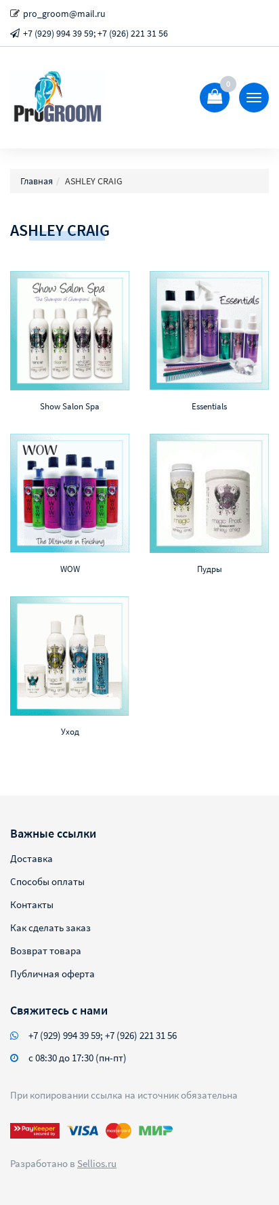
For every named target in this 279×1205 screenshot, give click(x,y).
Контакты (31, 904)
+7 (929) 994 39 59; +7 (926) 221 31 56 (95, 33)
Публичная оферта (52, 973)
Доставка (31, 858)
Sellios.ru (96, 1163)
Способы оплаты (47, 881)
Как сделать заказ (50, 927)
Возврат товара (45, 950)
